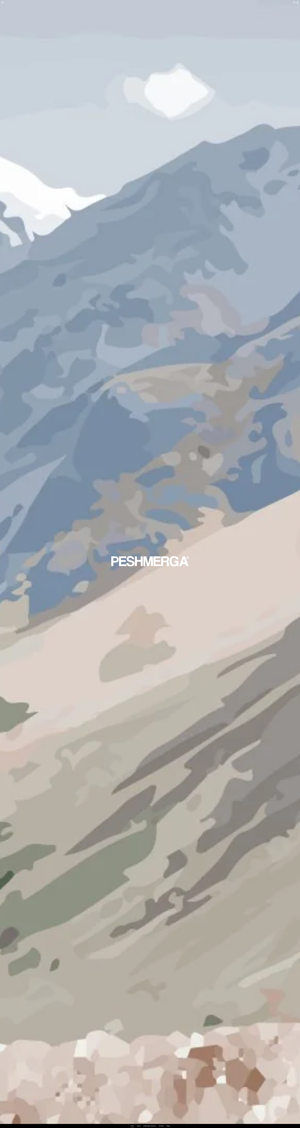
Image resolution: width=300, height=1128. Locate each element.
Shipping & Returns (149, 1126)
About (139, 1126)
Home (132, 1126)
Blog (168, 1126)
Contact (161, 1126)
